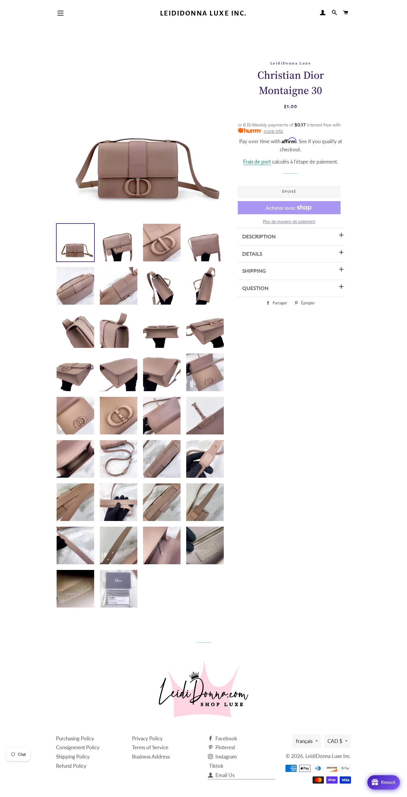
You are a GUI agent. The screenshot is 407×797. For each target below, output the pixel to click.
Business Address (151, 756)
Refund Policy (71, 766)
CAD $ (334, 741)
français (304, 741)
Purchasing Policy (75, 738)
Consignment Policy (78, 747)
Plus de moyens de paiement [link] (289, 221)
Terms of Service (150, 747)
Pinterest (224, 747)
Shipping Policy (73, 756)
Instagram (225, 756)
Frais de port (257, 161)
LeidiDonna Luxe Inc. (203, 13)
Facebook (225, 738)
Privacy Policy (147, 738)
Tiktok (216, 766)
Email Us (224, 775)
